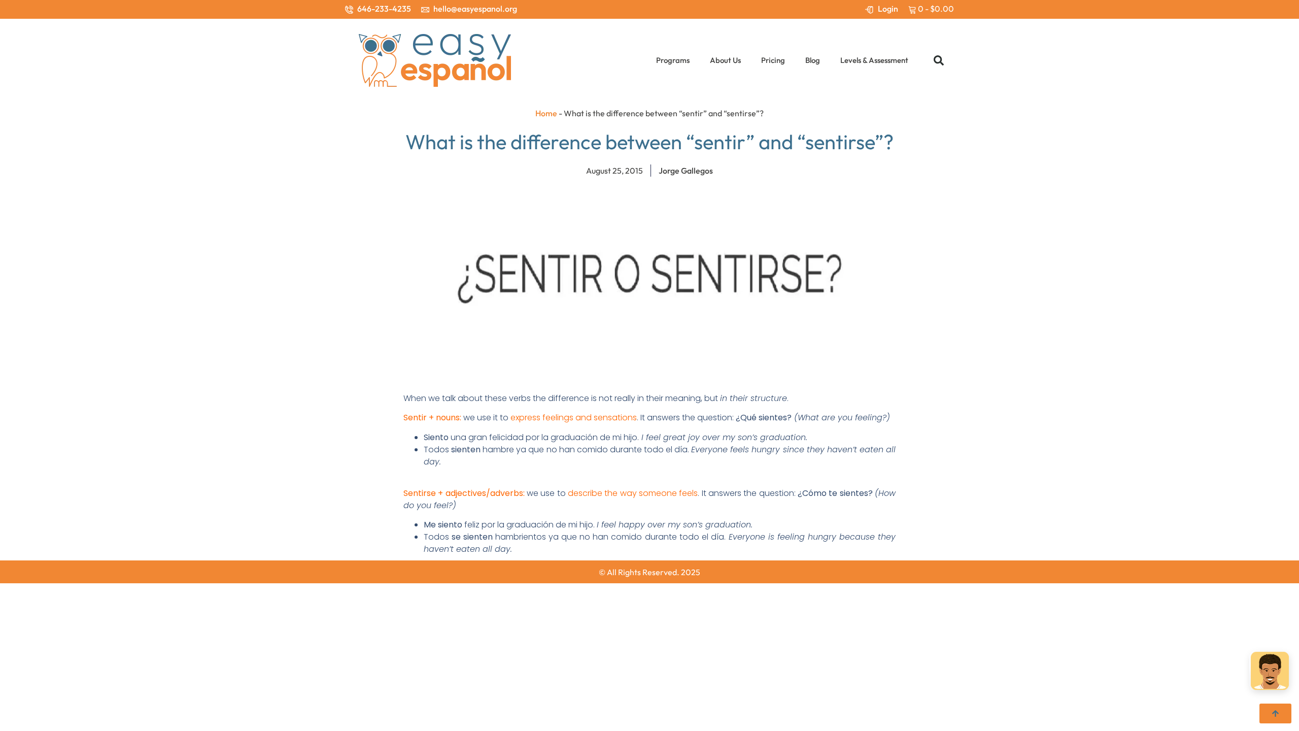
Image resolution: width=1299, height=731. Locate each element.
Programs (673, 60)
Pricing (773, 60)
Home (546, 113)
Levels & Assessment (874, 60)
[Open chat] (1270, 672)
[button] (939, 60)
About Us (725, 60)
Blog (812, 60)
